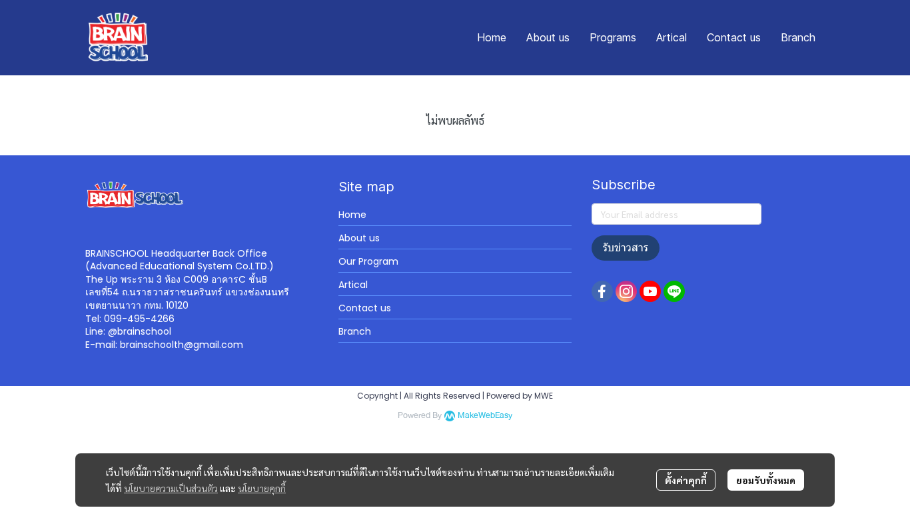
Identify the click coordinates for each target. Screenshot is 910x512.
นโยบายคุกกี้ (262, 488)
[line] (674, 291)
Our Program (368, 261)
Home (352, 214)
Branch (354, 331)
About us (359, 238)
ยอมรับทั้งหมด (765, 480)
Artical (353, 284)
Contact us (364, 308)
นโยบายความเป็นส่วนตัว (171, 488)
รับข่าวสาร (625, 247)
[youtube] (650, 291)
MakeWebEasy (485, 416)
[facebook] (602, 291)
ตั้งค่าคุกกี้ (686, 480)
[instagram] (626, 291)
